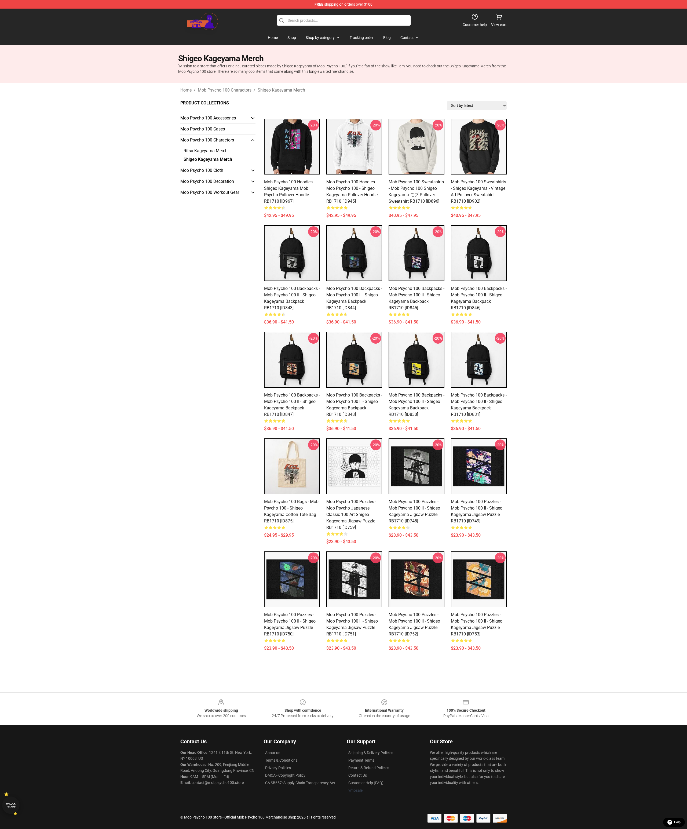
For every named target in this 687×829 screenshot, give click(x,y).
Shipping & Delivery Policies (370, 753)
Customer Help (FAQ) (365, 783)
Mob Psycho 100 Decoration (207, 181)
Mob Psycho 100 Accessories (208, 118)
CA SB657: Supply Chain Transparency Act (300, 783)
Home (186, 90)
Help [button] (677, 822)
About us (272, 753)
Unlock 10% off (11, 805)
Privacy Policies (278, 768)
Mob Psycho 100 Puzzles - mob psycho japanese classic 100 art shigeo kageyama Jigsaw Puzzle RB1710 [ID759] (351, 514)
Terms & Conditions (281, 760)
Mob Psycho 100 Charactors (224, 90)
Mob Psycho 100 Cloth (201, 170)
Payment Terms (361, 760)
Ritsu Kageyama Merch (206, 150)
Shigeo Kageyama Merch (281, 90)
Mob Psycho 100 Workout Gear (209, 192)
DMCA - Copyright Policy (285, 775)
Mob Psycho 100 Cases (202, 129)
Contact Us (357, 775)
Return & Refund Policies (368, 768)
